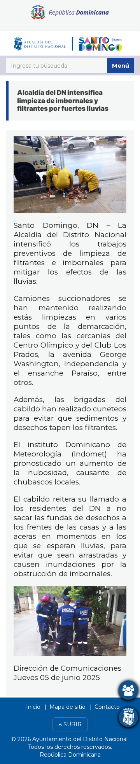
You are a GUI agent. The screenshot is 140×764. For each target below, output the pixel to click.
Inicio (33, 706)
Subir (72, 724)
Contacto (107, 706)
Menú (120, 65)
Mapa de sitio (67, 706)
